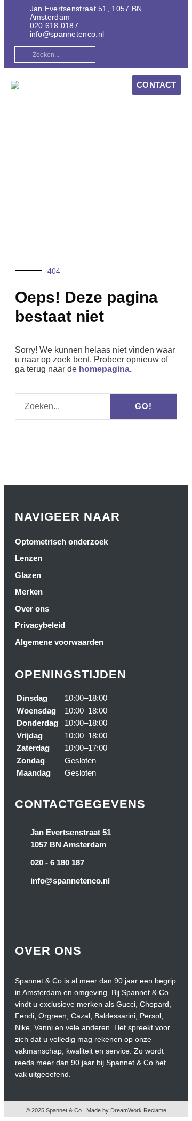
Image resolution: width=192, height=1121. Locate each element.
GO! (143, 406)
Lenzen (28, 558)
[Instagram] (169, 53)
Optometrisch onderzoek (61, 541)
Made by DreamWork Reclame (126, 1110)
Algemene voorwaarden (59, 642)
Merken (29, 591)
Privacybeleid (40, 625)
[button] (108, 85)
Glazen (28, 575)
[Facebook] (151, 53)
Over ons (32, 608)
